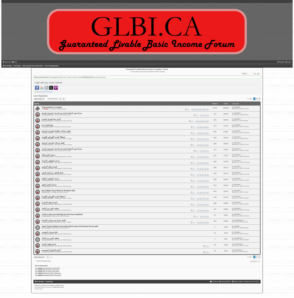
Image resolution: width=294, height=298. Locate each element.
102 (207, 121)
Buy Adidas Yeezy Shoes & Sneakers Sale (58, 191)
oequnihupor (238, 250)
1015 (200, 109)
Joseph (46, 109)
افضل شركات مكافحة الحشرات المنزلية (56, 131)
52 (205, 187)
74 (207, 139)
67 (207, 163)
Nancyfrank (47, 216)
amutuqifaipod (238, 220)
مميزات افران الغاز (48, 155)
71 (200, 139)
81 (203, 133)
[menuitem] (14, 62)
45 (207, 157)
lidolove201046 (48, 115)
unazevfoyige (238, 244)
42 (200, 157)
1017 (207, 109)
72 (203, 139)
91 (205, 145)
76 (203, 193)
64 (200, 163)
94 (205, 169)
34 (203, 211)
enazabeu (237, 232)
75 (207, 181)
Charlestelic (47, 228)
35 (205, 211)
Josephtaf (237, 107)
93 (203, 169)
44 (205, 157)
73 (205, 139)
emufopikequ (238, 238)
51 (207, 127)
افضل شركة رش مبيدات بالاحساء (54, 220)
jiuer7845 (46, 192)
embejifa (236, 226)
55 (198, 222)
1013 (193, 109)
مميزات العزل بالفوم (49, 185)
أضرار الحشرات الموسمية (51, 250)
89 (200, 145)
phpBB (43, 285)
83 (207, 133)
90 (203, 145)
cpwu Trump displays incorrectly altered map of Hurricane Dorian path (70, 226)
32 (198, 211)
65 (203, 163)
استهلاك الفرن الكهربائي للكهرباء (53, 137)
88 (198, 145)
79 (198, 133)
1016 (203, 109)
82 (205, 133)
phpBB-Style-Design (58, 287)
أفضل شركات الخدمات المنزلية (53, 143)
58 (205, 222)
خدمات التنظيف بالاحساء (51, 161)
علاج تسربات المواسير (50, 232)
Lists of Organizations (40, 96)
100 (201, 121)
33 (200, 211)
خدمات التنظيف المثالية (50, 179)
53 (207, 187)
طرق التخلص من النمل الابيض (52, 173)
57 (203, 222)
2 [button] (256, 99)
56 (200, 222)
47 (198, 127)
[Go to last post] (241, 107)
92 (207, 145)
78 (207, 193)
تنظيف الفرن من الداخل (50, 208)
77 (205, 193)
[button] (259, 98)
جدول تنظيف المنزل (49, 244)
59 (207, 222)
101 (204, 121)
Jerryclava (237, 137)
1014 (196, 109)
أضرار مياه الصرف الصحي (51, 119)
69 (200, 199)
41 (198, 157)
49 (203, 127)
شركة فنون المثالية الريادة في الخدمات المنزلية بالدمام (62, 113)
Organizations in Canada (52, 107)
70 (198, 139)
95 (207, 169)
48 (200, 127)
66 (205, 163)
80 (200, 133)
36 (207, 211)
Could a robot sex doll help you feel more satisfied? (62, 214)
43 (203, 157)
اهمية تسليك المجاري (49, 167)
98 (196, 121)
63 (198, 163)
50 (205, 127)
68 (198, 199)
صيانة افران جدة (47, 125)
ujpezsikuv (237, 214)
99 (198, 121)
